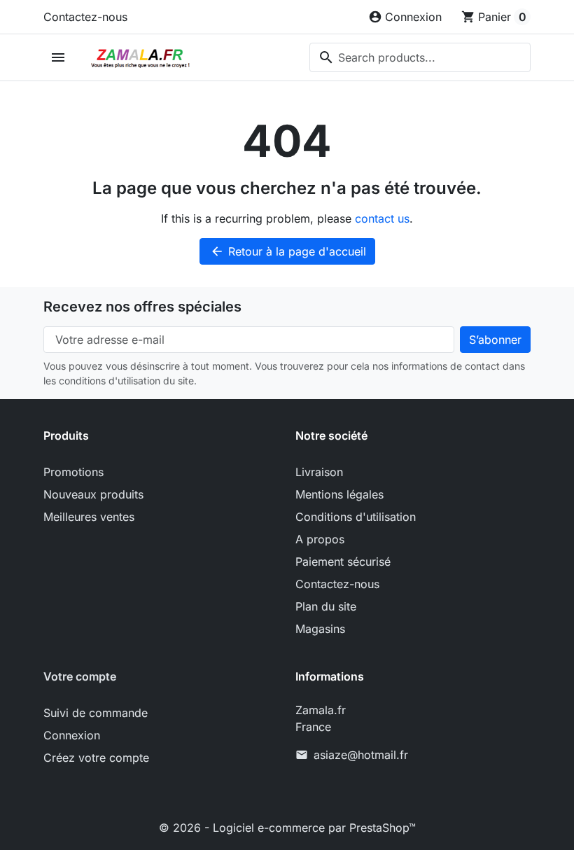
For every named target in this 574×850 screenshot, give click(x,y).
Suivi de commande (95, 713)
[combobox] (420, 57)
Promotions (73, 472)
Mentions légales (339, 494)
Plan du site (325, 606)
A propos (319, 539)
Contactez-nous (85, 17)
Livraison (319, 472)
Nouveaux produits (93, 494)
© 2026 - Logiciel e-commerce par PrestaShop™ (287, 828)
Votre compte (79, 676)
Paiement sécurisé (343, 562)
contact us (382, 218)
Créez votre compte (96, 758)
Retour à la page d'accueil (288, 251)
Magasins (320, 629)
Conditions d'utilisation (355, 517)
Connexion (71, 735)
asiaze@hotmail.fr (361, 755)
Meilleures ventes (88, 517)
